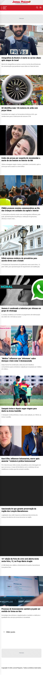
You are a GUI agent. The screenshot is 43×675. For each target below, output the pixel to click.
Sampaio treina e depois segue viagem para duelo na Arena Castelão (19, 409)
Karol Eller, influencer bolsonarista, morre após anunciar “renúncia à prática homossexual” (21, 459)
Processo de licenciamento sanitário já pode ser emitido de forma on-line (21, 610)
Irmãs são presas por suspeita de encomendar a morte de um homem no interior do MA (21, 159)
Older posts (10, 632)
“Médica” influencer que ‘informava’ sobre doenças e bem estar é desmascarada (19, 359)
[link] (21, 2)
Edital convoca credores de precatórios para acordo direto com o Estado (19, 259)
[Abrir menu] (41, 8)
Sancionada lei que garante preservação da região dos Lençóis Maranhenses (19, 510)
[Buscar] (37, 8)
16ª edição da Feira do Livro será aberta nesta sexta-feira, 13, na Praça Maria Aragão (20, 560)
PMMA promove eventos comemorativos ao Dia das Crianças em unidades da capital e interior (21, 209)
